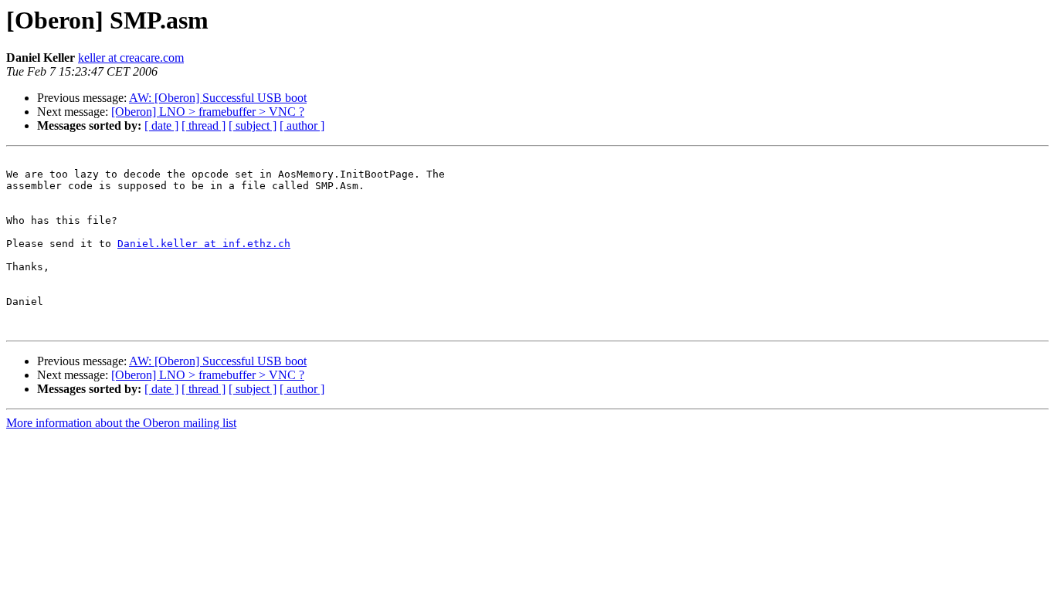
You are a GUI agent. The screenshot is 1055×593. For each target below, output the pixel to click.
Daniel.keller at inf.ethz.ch (203, 243)
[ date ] (161, 125)
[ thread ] (203, 125)
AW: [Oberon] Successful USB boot (218, 97)
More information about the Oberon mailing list (121, 422)
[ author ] (302, 125)
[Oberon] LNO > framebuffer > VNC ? (207, 111)
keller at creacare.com (131, 57)
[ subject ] (252, 125)
